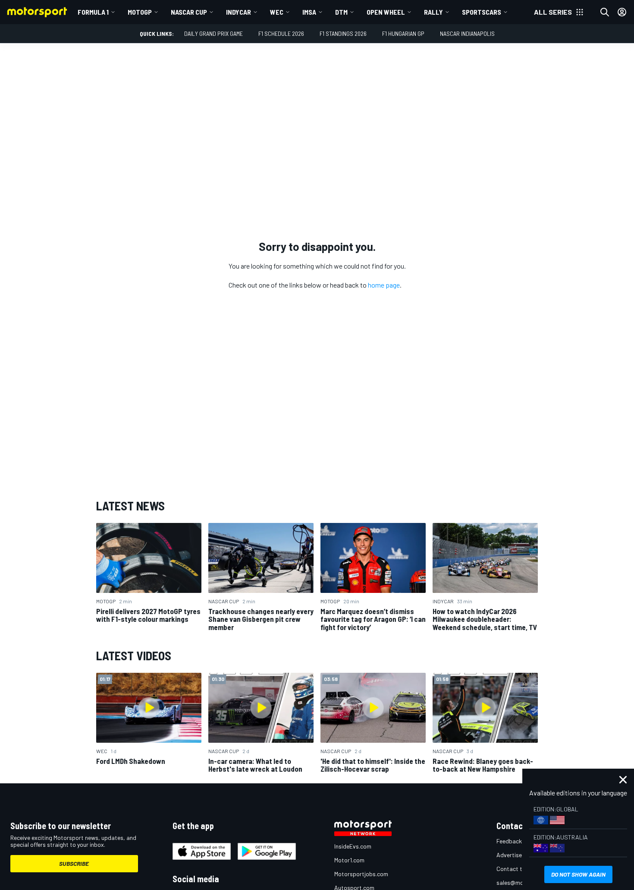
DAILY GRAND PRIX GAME (213, 33)
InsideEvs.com (352, 846)
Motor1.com (349, 860)
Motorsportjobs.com (361, 873)
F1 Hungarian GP (403, 33)
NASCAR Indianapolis (467, 33)
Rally (433, 12)
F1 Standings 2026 (343, 33)
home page (384, 285)
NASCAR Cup (189, 12)
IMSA (309, 12)
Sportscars (481, 12)
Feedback (509, 841)
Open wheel (386, 12)
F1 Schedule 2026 (281, 33)
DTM (341, 12)
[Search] (604, 12)
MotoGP (140, 12)
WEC (276, 12)
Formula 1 (93, 12)
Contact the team (519, 868)
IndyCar (238, 12)
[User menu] (622, 12)
